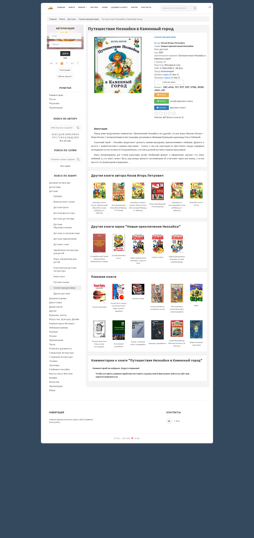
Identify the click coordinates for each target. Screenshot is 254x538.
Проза (52, 344)
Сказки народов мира (88, 19)
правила (88, 419)
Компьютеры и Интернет (62, 323)
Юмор (52, 390)
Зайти (65, 53)
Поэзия (52, 336)
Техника (53, 361)
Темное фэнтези (120, 462)
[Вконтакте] (51, 63)
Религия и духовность (60, 348)
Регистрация (65, 70)
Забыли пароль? (65, 76)
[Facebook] (78, 63)
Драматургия (55, 306)
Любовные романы (58, 327)
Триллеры (54, 365)
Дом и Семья (55, 302)
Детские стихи (61, 244)
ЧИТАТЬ (162, 101)
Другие (52, 310)
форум (60, 419)
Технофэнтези (119, 469)
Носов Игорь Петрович (173, 42)
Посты (52, 99)
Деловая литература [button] (88, 15)
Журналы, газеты (58, 315)
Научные (53, 331)
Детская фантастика (64, 213)
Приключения (56, 340)
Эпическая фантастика (123, 502)
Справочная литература (61, 352)
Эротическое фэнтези (123, 521)
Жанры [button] (81, 7)
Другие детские (62, 293)
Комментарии (56, 95)
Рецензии (54, 103)
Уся (113, 482)
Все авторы (65, 140)
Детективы (55, 187)
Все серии (65, 166)
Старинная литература (61, 356)
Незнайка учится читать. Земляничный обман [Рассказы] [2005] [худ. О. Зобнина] (99, 207)
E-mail (177, 420)
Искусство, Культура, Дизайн (64, 319)
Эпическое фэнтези (122, 508)
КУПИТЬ (162, 95)
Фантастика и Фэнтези (60, 373)
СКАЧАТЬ (162, 107)
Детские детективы (64, 218)
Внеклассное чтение (64, 201)
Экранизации (56, 107)
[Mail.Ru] (56, 63)
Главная (61, 7)
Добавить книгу (119, 7)
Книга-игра (59, 276)
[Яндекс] (67, 63)
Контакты (146, 7)
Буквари (58, 196)
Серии (105, 7)
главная (52, 419)
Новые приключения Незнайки (177, 46)
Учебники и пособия (59, 369)
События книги (168, 82)
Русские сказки (61, 282)
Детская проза (61, 207)
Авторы (94, 7)
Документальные (58, 298)
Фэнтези (116, 489)
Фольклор (54, 381)
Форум (134, 7)
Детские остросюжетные (67, 233)
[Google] (72, 63)
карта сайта (79, 419)
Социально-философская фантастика (131, 449)
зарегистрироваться (107, 376)
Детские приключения (65, 238)
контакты (68, 419)
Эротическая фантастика (125, 515)
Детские (72, 19)
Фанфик (53, 377)
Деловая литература (122, 15)
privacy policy (54, 422)
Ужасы (115, 475)
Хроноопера (117, 495)
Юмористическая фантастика (127, 528)
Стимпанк (117, 456)
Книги (72, 7)
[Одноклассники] (62, 63)
